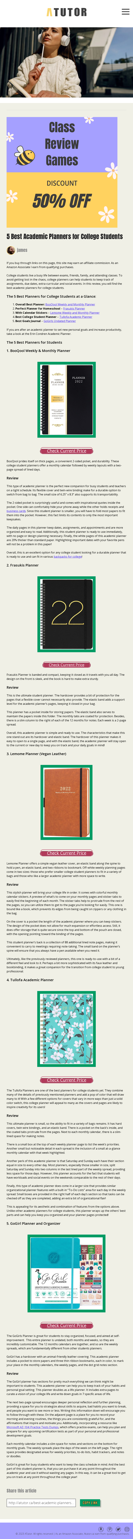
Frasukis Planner (74, 308)
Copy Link (90, 1502)
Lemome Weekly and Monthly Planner (75, 313)
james (22, 250)
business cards (16, 511)
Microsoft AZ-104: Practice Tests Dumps (33, 1427)
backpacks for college (68, 557)
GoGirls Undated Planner (60, 321)
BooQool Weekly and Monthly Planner (70, 304)
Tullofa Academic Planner (75, 317)
